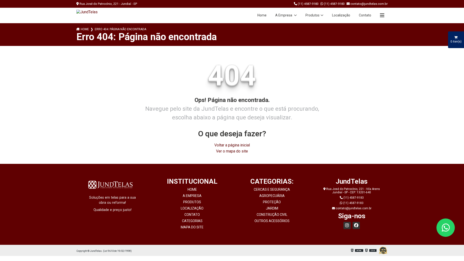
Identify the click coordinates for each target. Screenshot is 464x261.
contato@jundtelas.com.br (369, 4)
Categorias (192, 221)
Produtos (312, 15)
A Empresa (284, 15)
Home (262, 15)
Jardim (272, 208)
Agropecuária (272, 196)
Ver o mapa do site (232, 151)
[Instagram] (347, 225)
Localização (341, 15)
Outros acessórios (272, 221)
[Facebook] (356, 225)
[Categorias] (382, 15)
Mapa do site (192, 227)
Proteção (272, 202)
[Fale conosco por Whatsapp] (445, 227)
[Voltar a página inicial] (87, 12)
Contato (365, 15)
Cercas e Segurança (272, 189)
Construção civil (272, 215)
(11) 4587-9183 (308, 4)
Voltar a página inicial (232, 145)
